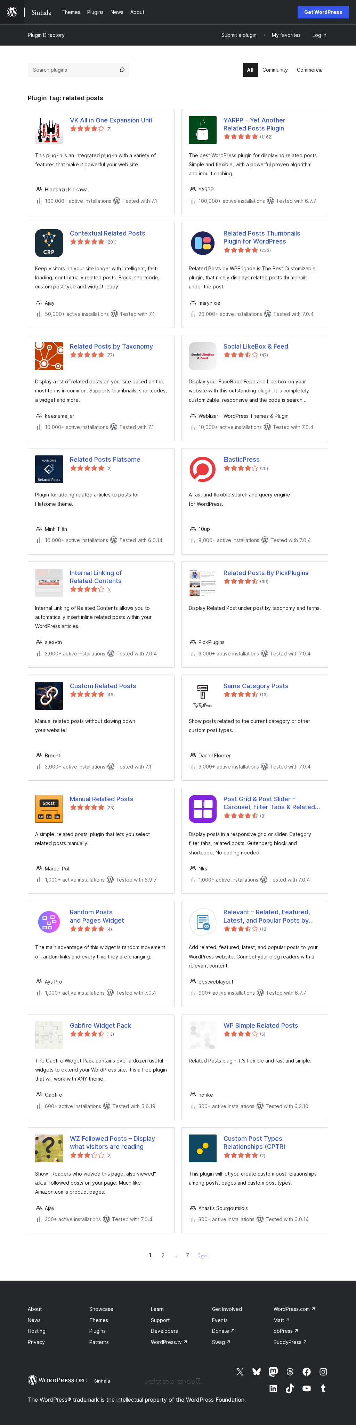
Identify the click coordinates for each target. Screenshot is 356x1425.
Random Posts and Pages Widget (97, 916)
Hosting (37, 1331)
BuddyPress (290, 1342)
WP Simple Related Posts (261, 1025)
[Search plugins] (122, 70)
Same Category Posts (256, 686)
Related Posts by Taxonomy (111, 346)
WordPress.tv (169, 1342)
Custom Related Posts (103, 686)
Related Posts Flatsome (105, 459)
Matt (282, 1320)
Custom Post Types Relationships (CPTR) (255, 1142)
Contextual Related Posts (107, 233)
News (34, 1320)
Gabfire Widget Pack (100, 1025)
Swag (221, 1342)
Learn (157, 1309)
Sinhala (102, 1381)
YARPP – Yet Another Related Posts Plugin (254, 124)
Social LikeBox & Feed (256, 346)
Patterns (99, 1342)
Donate (223, 1331)
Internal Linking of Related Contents (96, 576)
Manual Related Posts (102, 799)
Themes (98, 1320)
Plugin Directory (46, 35)
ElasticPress (242, 459)
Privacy (36, 1342)
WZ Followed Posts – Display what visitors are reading (112, 1142)
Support (160, 1320)
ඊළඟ (203, 1255)
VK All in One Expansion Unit (111, 120)
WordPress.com (295, 1309)
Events (220, 1320)
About (35, 1309)
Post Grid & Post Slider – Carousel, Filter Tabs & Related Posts (269, 803)
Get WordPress (323, 12)
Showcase (101, 1309)
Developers (164, 1331)
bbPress (286, 1331)
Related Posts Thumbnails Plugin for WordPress (262, 237)
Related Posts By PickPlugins (266, 572)
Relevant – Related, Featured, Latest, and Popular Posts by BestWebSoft (267, 916)
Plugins (97, 1331)
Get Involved (227, 1309)
